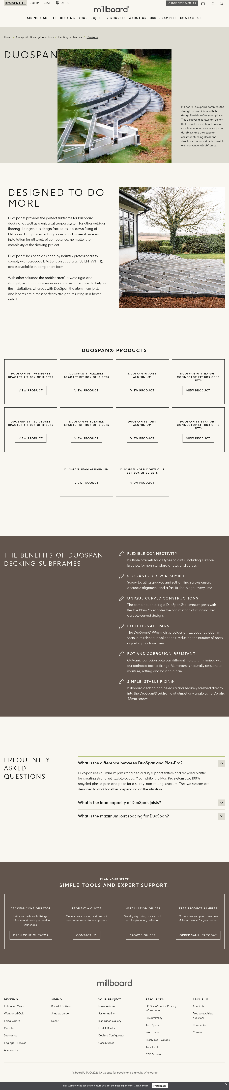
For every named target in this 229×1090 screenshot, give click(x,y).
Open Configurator (30, 935)
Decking (67, 18)
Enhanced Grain (14, 1006)
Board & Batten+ (61, 1006)
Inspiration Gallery (109, 1021)
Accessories (11, 1050)
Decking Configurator (111, 1035)
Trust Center (153, 1047)
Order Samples (163, 18)
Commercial (40, 3)
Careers (198, 1032)
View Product (31, 390)
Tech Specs (152, 1025)
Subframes (10, 1035)
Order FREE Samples (182, 3)
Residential (15, 3)
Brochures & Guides (158, 1040)
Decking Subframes (70, 37)
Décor (55, 1021)
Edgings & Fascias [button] (15, 1043)
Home (7, 37)
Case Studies (106, 1043)
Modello (9, 1028)
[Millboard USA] (114, 983)
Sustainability (106, 1013)
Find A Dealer (106, 1028)
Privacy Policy (154, 1018)
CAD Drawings (155, 1054)
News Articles (106, 1006)
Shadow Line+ (60, 1013)
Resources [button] (116, 18)
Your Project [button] (90, 18)
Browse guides (142, 935)
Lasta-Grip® (12, 1021)
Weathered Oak (13, 1013)
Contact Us (191, 18)
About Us (137, 18)
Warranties (152, 1032)
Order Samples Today (198, 935)
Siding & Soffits (42, 18)
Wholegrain (151, 1072)
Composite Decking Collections (35, 37)
